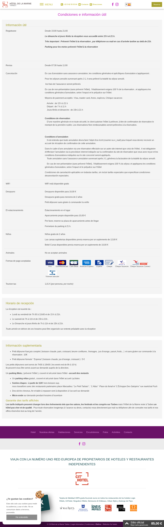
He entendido (22, 517)
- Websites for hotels (106, 524)
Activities (116, 432)
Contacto (128, 432)
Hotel (33, 432)
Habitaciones (64, 432)
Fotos (105, 432)
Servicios (78, 432)
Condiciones (89, 524)
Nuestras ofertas (46, 432)
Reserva (156, 4)
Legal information (77, 524)
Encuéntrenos (92, 432)
